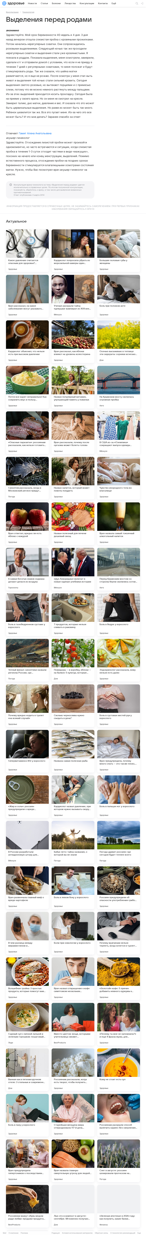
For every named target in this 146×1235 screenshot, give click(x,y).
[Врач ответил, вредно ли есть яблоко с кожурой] (27, 523)
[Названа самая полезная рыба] (73, 751)
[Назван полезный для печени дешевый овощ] (73, 523)
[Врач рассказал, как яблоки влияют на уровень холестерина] (73, 341)
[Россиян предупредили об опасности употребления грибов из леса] (118, 887)
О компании (13, 1233)
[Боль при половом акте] (118, 296)
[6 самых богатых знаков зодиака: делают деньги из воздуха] (27, 569)
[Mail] (4, 3)
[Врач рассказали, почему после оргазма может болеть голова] (73, 432)
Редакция (56, 1233)
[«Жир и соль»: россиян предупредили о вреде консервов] (27, 796)
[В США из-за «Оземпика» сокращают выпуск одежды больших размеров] (118, 432)
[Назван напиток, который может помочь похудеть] (73, 478)
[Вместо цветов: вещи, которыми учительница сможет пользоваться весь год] (73, 1024)
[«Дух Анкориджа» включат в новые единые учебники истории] (73, 569)
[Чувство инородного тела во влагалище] (118, 478)
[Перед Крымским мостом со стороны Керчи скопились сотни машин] (118, 569)
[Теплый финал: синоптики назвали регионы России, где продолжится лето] (27, 660)
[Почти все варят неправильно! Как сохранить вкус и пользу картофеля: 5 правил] (27, 387)
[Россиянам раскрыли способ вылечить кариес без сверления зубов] (118, 1115)
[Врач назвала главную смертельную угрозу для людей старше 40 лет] (73, 1160)
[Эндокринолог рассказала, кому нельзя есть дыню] (118, 660)
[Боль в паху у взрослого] (27, 1115)
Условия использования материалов (77, 1233)
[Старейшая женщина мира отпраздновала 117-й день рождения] (73, 1115)
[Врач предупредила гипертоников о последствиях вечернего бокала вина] (27, 1160)
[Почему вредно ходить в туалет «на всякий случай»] (27, 705)
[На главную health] (15, 3)
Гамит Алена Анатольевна (35, 133)
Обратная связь (101, 1233)
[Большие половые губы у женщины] (118, 250)
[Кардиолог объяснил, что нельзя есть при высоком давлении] (27, 341)
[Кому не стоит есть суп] (118, 1069)
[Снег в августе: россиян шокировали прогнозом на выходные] (118, 1160)
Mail (4, 1233)
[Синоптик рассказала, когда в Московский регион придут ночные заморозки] (27, 478)
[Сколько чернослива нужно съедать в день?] (73, 705)
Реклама (24, 1233)
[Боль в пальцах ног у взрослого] (118, 796)
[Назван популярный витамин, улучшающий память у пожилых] (73, 387)
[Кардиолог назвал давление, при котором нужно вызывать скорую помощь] (73, 796)
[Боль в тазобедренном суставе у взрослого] (27, 614)
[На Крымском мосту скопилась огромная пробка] (118, 387)
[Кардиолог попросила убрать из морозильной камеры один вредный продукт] (73, 250)
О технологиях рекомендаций (122, 1233)
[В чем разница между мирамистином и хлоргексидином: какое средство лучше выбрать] (27, 933)
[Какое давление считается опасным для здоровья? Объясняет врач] (27, 250)
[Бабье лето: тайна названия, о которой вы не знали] (73, 842)
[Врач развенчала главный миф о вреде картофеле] (27, 887)
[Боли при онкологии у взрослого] (73, 933)
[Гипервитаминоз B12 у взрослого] (27, 751)
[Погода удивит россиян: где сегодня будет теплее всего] (118, 842)
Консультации (12, 12)
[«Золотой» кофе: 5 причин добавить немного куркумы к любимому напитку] (118, 978)
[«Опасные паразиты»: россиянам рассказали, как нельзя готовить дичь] (27, 432)
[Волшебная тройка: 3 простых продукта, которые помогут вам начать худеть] (27, 978)
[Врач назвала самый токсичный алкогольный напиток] (118, 523)
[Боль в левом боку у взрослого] (73, 887)
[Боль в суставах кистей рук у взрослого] (118, 705)
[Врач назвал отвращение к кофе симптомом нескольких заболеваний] (73, 978)
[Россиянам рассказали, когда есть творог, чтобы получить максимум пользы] (73, 1069)
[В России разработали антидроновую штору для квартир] (27, 842)
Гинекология (28, 12)
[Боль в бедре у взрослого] (118, 614)
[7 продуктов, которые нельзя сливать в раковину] (73, 614)
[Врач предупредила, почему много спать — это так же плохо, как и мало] (118, 751)
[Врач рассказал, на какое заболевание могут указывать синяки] (27, 296)
